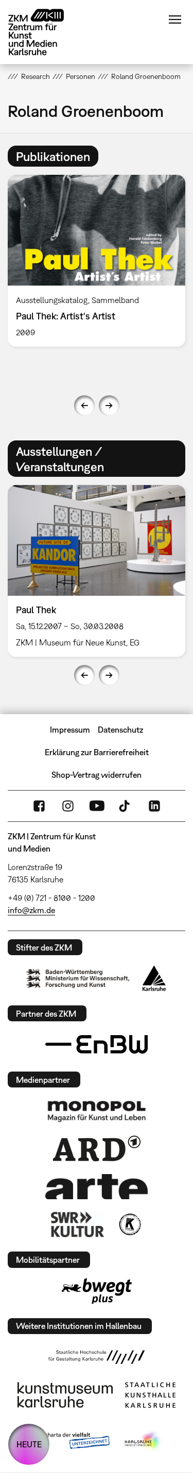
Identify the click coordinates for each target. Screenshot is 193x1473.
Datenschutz (120, 729)
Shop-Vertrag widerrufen (96, 774)
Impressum (70, 729)
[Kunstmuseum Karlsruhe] (65, 1395)
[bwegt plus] (97, 1291)
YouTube (96, 806)
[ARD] (97, 1148)
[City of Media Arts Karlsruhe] (143, 1441)
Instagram (68, 806)
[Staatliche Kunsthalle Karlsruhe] (150, 1395)
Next (109, 405)
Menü (175, 19)
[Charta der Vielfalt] (69, 1441)
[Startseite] (44, 32)
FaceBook (39, 806)
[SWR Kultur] (77, 1224)
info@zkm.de (31, 910)
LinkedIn (154, 806)
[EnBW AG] (96, 1044)
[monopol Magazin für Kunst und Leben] (96, 1110)
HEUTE (29, 1444)
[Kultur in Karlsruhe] (129, 1224)
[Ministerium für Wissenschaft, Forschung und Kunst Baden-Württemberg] (77, 978)
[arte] (96, 1186)
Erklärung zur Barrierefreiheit (97, 752)
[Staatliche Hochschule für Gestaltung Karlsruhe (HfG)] (96, 1357)
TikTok (125, 806)
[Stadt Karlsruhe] (154, 978)
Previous (84, 405)
